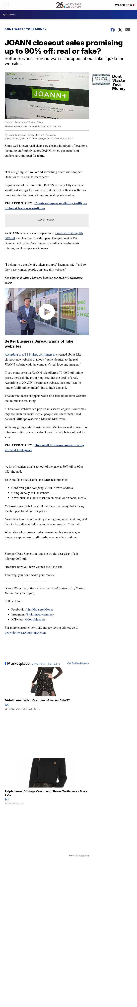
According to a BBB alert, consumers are (31, 354)
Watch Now (124, 5)
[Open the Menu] (6, 5)
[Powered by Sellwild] (84, 855)
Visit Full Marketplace (78, 663)
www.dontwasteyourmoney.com (25, 632)
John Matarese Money (39, 609)
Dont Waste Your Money (26, 29)
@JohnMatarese (35, 619)
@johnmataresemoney (40, 614)
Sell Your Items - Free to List (45, 664)
